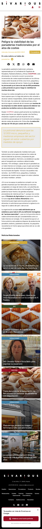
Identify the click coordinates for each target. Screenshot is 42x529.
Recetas (38, 489)
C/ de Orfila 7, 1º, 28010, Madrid (21, 481)
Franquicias (29, 493)
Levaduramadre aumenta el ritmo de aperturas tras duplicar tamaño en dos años (19, 457)
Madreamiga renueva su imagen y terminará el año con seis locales (17, 426)
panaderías (6, 59)
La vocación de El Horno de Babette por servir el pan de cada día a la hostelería (20, 266)
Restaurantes (5, 493)
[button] (8, 64)
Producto (30, 489)
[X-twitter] (14, 505)
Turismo (37, 493)
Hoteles (14, 493)
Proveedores (34, 52)
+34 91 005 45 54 (13, 485)
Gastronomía (16, 495)
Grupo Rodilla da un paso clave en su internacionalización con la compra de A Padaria (20, 297)
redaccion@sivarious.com (26, 485)
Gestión (14, 370)
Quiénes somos (20, 499)
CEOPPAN (32, 74)
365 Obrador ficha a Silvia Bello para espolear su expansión (19, 362)
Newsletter (30, 499)
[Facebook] (18, 505)
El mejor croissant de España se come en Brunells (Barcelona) (19, 330)
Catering (20, 493)
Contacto (11, 499)
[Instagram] (23, 505)
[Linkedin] (27, 505)
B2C (14, 306)
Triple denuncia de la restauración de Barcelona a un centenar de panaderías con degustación (20, 393)
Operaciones (14, 274)
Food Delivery (27, 495)
